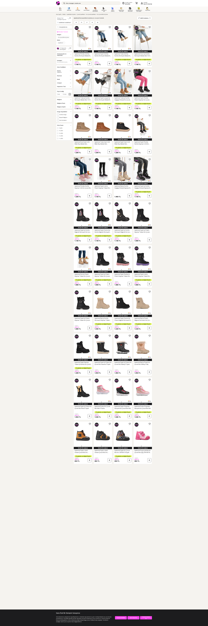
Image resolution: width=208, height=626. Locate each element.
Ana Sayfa (58, 14)
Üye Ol (145, 4)
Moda (64, 14)
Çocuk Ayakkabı (81, 14)
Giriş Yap (149, 4)
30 (92, 22)
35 (81, 22)
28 (97, 22)
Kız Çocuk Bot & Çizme (102, 14)
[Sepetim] (136, 3)
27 (87, 22)
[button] (81, 49)
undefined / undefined (65, 22)
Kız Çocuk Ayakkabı (91, 14)
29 (76, 22)
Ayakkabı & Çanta (71, 14)
